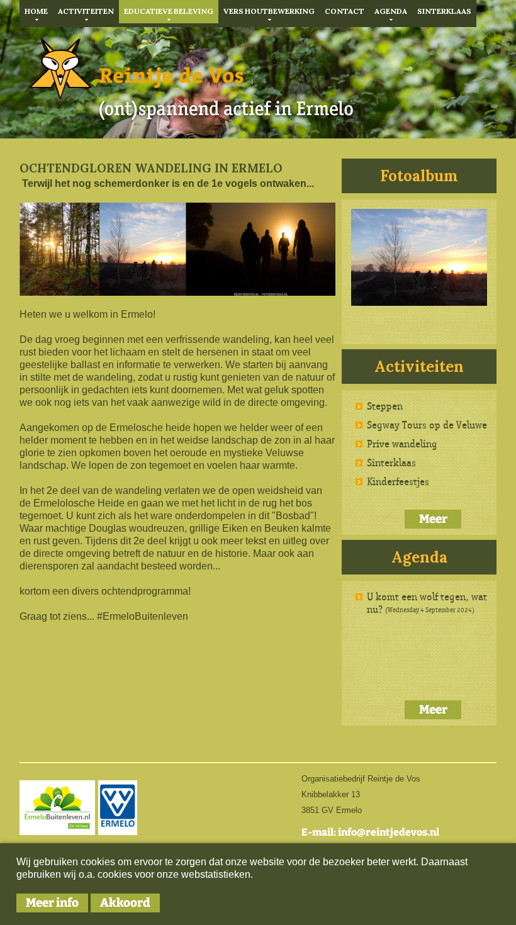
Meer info (52, 903)
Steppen (385, 406)
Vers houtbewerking (269, 11)
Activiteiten (86, 11)
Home (36, 11)
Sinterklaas (444, 11)
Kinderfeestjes (398, 481)
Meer (433, 519)
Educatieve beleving (168, 11)
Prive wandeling (402, 443)
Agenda (390, 11)
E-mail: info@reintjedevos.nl (370, 832)
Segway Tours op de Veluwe (427, 424)
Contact (344, 11)
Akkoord (125, 903)
